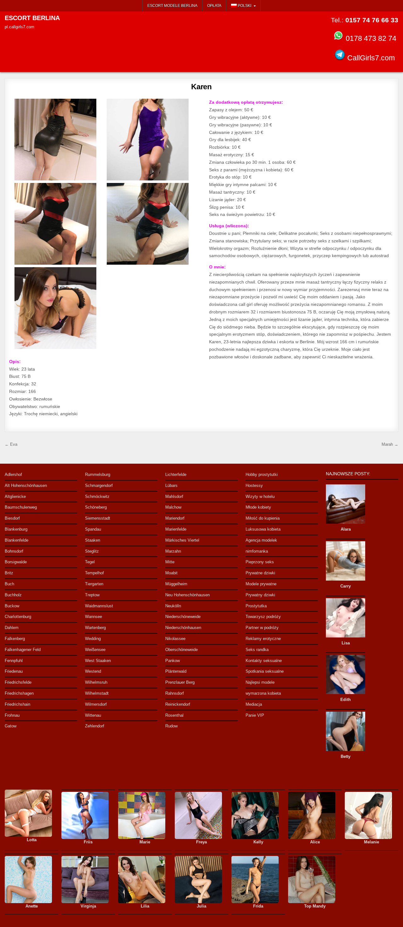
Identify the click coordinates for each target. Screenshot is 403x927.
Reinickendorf (177, 704)
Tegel (90, 562)
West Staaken (98, 660)
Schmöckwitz (97, 496)
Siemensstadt (97, 518)
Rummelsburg (97, 474)
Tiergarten (94, 584)
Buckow (12, 606)
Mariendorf (174, 518)
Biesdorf (12, 518)
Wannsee (93, 616)
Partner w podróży (262, 627)
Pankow (172, 660)
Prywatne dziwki (260, 573)
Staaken (92, 540)
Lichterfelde (175, 474)
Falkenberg (15, 638)
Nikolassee (175, 638)
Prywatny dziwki (260, 595)
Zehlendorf (94, 726)
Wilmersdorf (96, 704)
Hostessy (254, 485)
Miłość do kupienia (263, 518)
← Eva (11, 444)
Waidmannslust (99, 606)
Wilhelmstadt (97, 693)
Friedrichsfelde (18, 682)
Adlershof (13, 474)
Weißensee (95, 649)
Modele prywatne (261, 584)
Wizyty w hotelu (260, 496)
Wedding (93, 638)
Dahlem (12, 627)
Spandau (93, 529)
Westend (93, 671)
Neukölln (173, 606)
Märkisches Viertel (182, 540)
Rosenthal (174, 715)
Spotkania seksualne (265, 671)
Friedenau (14, 671)
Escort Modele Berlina (172, 5)
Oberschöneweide (181, 649)
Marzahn (173, 551)
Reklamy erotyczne (263, 638)
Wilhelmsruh (96, 682)
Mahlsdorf (174, 496)
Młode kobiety (258, 507)
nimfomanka (257, 551)
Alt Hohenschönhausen (26, 485)
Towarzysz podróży (263, 616)
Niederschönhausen (183, 627)
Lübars (171, 485)
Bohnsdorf (14, 551)
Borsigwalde (16, 562)
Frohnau (12, 715)
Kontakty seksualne (264, 660)
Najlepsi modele (260, 682)
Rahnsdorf (174, 693)
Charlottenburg (18, 616)
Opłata (214, 5)
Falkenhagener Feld (23, 649)
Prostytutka (256, 606)
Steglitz (92, 551)
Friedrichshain (17, 704)
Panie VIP (255, 715)
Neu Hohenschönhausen (187, 595)
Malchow (173, 507)
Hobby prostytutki (262, 474)
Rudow (171, 726)
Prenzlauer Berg (180, 682)
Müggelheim (176, 584)
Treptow (92, 595)
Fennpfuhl (14, 660)
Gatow (10, 726)
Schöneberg (96, 507)
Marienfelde (175, 529)
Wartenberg (95, 627)
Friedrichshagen (19, 693)
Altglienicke (15, 496)
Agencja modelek (261, 540)
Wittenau (93, 715)
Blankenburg (16, 529)
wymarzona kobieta (263, 693)
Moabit (171, 573)
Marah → (390, 444)
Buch (9, 584)
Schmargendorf (99, 485)
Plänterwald (175, 671)
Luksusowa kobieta (263, 529)
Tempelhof (94, 573)
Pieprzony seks (260, 562)
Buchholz (13, 595)
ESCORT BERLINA (32, 17)
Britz (9, 573)
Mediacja (254, 704)
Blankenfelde (16, 540)
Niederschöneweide (183, 616)
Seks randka (257, 649)
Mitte (169, 562)
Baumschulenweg (21, 507)
